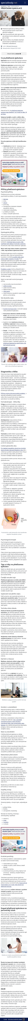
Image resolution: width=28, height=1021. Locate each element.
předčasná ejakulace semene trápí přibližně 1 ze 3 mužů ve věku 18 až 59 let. (14, 112)
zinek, (5, 820)
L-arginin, (6, 822)
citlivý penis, (6, 291)
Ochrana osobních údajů (15, 1019)
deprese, (5, 199)
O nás (5, 1019)
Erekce (9, 6)
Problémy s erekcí (6, 269)
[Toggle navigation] (25, 2)
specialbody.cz (3, 6)
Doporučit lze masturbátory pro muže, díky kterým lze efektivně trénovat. (14, 884)
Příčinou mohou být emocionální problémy (13, 393)
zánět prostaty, (7, 286)
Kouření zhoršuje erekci (10, 309)
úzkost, (5, 203)
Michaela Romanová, (11, 46)
